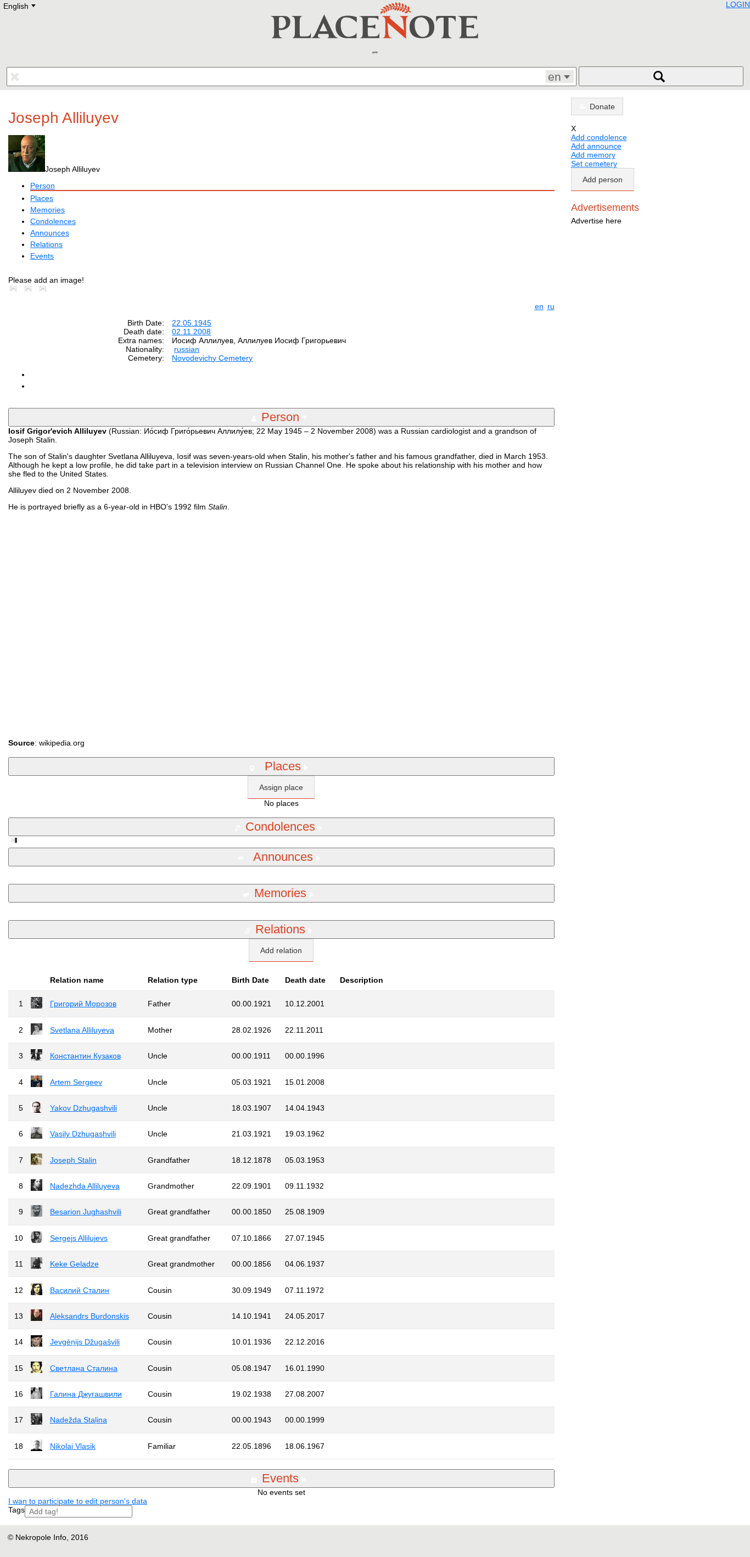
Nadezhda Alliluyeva (85, 1185)
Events (42, 255)
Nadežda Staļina (78, 1419)
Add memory (593, 154)
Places (41, 198)
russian (186, 349)
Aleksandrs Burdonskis (89, 1316)
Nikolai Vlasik (73, 1446)
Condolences (53, 221)
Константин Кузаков (85, 1055)
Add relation (281, 950)
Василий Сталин (79, 1290)
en (539, 306)
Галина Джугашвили (86, 1394)
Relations (46, 244)
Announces (49, 232)
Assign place (281, 787)
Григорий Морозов (83, 1003)
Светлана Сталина (83, 1368)
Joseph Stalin (73, 1160)
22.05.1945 (191, 322)
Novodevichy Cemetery (212, 358)
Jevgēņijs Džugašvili (85, 1341)
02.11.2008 (191, 331)
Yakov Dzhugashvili (83, 1108)
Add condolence (599, 137)
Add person (603, 179)
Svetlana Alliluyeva (82, 1030)
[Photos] (15, 288)
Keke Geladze (74, 1263)
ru (551, 306)
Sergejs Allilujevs (79, 1238)
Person (42, 185)
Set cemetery (594, 163)
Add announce (596, 146)
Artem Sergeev (76, 1082)
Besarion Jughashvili (85, 1211)
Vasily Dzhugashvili (83, 1133)
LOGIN (738, 4)
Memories (47, 209)
